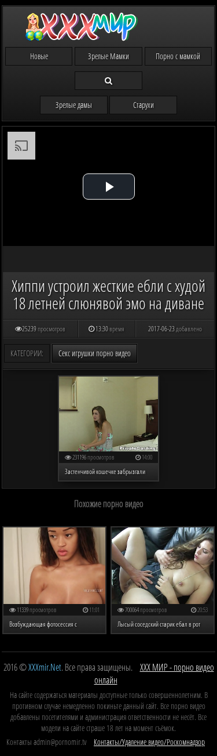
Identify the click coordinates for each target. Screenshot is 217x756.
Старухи (143, 104)
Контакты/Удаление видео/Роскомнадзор (149, 741)
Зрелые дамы (74, 104)
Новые (39, 56)
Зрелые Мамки (108, 56)
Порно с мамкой (178, 56)
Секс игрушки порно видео (94, 353)
